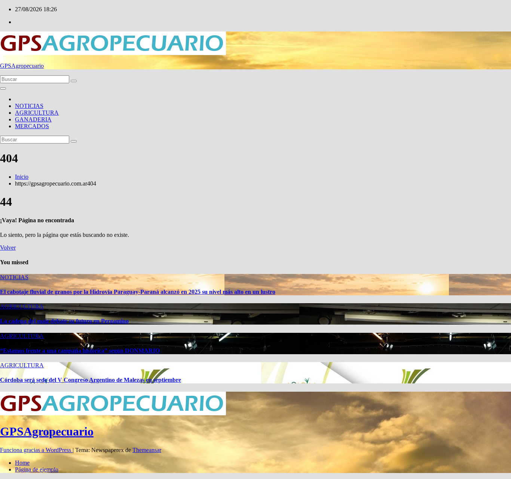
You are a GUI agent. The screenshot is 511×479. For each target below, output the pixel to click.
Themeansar (146, 450)
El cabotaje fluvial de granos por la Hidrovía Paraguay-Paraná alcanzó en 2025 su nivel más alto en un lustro (137, 292)
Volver (8, 247)
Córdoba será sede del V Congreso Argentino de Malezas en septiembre (90, 380)
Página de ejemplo (36, 469)
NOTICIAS (29, 106)
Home (22, 463)
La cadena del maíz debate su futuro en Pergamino (64, 321)
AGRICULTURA (37, 112)
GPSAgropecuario (22, 66)
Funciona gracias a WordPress (36, 450)
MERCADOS (32, 126)
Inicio (21, 177)
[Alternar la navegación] (3, 88)
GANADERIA (33, 119)
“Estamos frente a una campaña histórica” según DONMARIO (80, 350)
